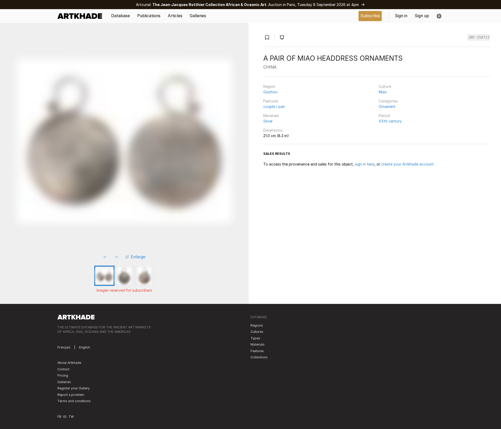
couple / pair (274, 106)
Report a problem (70, 395)
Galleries (64, 382)
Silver (268, 121)
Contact (63, 369)
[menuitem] (81, 16)
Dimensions (273, 130)
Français (63, 347)
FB (59, 417)
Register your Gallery (73, 388)
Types (255, 338)
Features (270, 101)
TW (71, 417)
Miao (383, 92)
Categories (388, 101)
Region (269, 86)
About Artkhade (69, 363)
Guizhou (270, 92)
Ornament (387, 106)
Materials (271, 115)
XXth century (390, 121)
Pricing (62, 375)
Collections (259, 357)
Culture (385, 86)
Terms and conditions (74, 401)
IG (65, 417)
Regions (256, 325)
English (84, 347)
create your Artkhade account (407, 164)
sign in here (364, 164)
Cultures (256, 332)
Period (384, 115)
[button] (439, 16)
